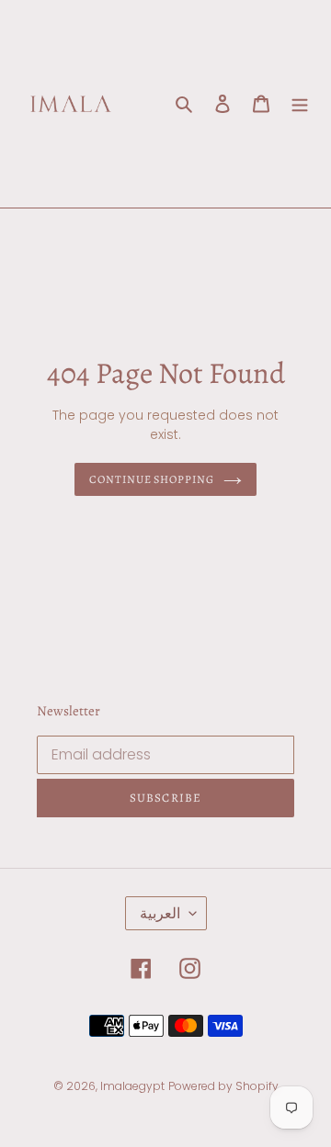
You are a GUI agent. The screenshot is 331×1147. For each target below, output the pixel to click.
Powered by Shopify (223, 1086)
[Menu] (299, 104)
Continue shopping (152, 479)
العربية (160, 913)
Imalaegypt (132, 1086)
